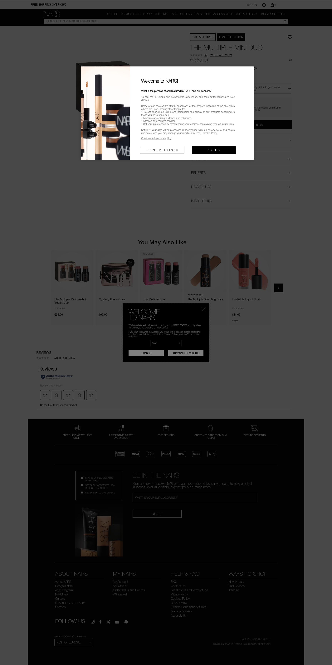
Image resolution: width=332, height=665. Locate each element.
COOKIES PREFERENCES (162, 149)
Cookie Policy (210, 132)
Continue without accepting (156, 138)
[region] (167, 113)
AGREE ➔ (214, 150)
